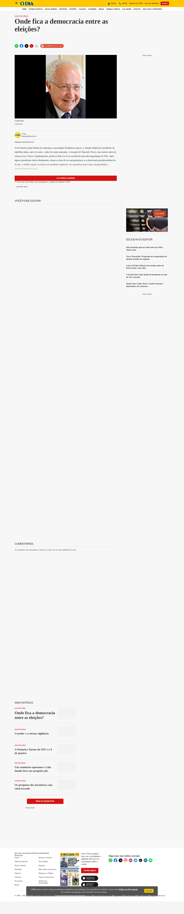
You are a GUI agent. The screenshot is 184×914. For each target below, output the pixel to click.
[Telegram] (135, 860)
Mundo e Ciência (113, 9)
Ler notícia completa (66, 178)
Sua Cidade (126, 9)
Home (24, 9)
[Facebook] (115, 860)
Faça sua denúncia (152, 3)
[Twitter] (120, 860)
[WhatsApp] (110, 860)
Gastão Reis (21, 16)
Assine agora (90, 870)
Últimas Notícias (36, 9)
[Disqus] (66, 584)
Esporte (72, 9)
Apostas (137, 9)
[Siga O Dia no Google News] (52, 46)
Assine (165, 3)
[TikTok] (140, 860)
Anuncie (88, 896)
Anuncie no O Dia (136, 3)
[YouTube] (130, 860)
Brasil (101, 9)
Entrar (113, 3)
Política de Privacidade (43, 882)
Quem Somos (142, 896)
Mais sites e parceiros (47, 869)
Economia (92, 9)
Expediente (118, 896)
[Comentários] (36, 46)
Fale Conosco (129, 896)
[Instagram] (125, 860)
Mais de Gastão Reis (45, 801)
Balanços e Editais (46, 873)
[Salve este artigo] (31, 46)
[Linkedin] (145, 860)
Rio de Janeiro (51, 9)
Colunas (82, 9)
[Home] (27, 5)
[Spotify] (150, 860)
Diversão (63, 9)
